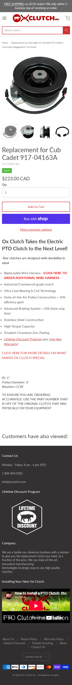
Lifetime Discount (14, 643)
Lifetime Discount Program (23, 339)
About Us (8, 639)
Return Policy (29, 639)
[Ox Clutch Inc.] (36, 18)
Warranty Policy (54, 639)
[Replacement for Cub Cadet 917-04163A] (10, 132)
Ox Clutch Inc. (11, 164)
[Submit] (66, 30)
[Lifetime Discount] (36, 517)
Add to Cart (36, 207)
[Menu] (7, 18)
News (63, 643)
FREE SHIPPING (14, 4)
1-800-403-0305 (12, 473)
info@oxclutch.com (14, 482)
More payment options (36, 229)
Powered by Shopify (48, 675)
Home (5, 42)
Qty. (4, 184)
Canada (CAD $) (33, 656)
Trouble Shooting (42, 643)
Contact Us (38, 647)
